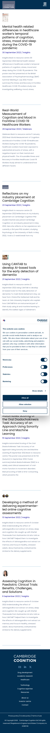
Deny (25, 411)
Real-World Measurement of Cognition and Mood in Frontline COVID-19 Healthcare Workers (19, 117)
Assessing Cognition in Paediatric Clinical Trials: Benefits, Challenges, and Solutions (20, 586)
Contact (25, 705)
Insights (26, 52)
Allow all (25, 398)
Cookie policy (25, 716)
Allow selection (25, 404)
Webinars (27, 129)
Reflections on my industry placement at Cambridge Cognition (18, 197)
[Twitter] (30, 667)
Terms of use (37, 716)
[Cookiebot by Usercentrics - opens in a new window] (37, 320)
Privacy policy (13, 716)
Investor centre (25, 701)
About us (25, 698)
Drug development (25, 672)
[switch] (44, 367)
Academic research (25, 676)
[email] (19, 667)
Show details (37, 391)
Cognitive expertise (25, 689)
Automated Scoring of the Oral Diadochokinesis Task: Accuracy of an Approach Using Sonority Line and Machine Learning (20, 425)
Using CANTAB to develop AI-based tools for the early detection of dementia (20, 269)
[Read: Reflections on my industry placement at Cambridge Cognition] (5, 187)
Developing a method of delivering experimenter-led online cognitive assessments (20, 507)
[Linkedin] (25, 667)
